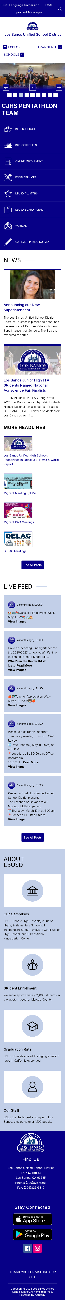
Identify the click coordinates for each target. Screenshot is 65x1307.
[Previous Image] (6, 87)
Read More (24, 665)
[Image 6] (38, 95)
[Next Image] (59, 87)
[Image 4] (27, 95)
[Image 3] (21, 95)
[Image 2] (15, 95)
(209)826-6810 (34, 1187)
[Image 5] (32, 95)
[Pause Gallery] (32, 87)
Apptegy (40, 1294)
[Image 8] (50, 95)
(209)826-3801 (36, 1182)
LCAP (49, 5)
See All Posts (33, 565)
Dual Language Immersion (20, 5)
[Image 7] (44, 95)
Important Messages (27, 12)
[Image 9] (55, 95)
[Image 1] (9, 95)
